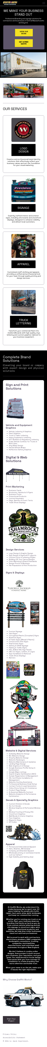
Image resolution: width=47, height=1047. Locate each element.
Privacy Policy (9, 1034)
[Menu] (43, 3)
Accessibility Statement (14, 1038)
